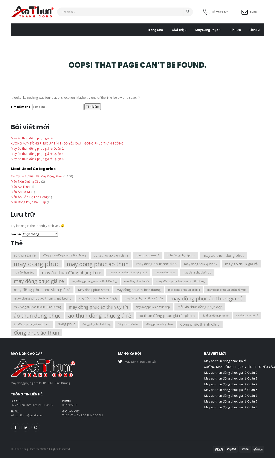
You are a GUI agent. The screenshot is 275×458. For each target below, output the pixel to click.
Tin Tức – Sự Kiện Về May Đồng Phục (37, 176)
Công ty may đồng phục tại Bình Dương (64, 255)
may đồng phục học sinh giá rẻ (42, 289)
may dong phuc (36, 263)
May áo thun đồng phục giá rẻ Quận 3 (37, 154)
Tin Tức (235, 30)
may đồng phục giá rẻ (39, 281)
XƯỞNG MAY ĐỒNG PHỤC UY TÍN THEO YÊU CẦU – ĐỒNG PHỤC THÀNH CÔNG (67, 143)
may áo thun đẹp (24, 272)
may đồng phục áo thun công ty (98, 298)
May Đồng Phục (206, 30)
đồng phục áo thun (36, 332)
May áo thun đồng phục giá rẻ (32, 138)
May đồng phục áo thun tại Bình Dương (37, 307)
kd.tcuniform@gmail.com (27, 415)
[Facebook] (15, 427)
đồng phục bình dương (96, 324)
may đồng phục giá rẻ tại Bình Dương (94, 281)
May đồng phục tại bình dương (138, 289)
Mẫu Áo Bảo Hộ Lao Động (29, 197)
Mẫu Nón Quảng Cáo (25, 181)
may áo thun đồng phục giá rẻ (71, 272)
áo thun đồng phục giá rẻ (99, 315)
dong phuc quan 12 (147, 255)
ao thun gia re (25, 255)
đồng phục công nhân (159, 324)
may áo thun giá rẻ (241, 263)
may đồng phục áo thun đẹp (153, 307)
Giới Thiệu (179, 30)
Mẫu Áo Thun (20, 186)
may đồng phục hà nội (136, 281)
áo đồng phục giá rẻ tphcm (32, 324)
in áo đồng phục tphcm (181, 255)
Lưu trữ (16, 234)
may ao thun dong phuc (223, 255)
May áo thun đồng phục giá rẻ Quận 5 (230, 390)
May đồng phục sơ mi (93, 289)
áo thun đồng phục (37, 315)
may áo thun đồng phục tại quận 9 (128, 272)
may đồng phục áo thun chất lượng (43, 298)
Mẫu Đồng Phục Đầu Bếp (28, 202)
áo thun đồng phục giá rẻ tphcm (167, 315)
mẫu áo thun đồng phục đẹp (199, 306)
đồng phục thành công (200, 324)
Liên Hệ (254, 30)
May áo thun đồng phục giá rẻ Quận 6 (230, 395)
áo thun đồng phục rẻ (215, 315)
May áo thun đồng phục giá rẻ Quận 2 (37, 148)
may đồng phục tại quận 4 (184, 290)
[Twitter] (25, 427)
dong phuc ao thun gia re (111, 255)
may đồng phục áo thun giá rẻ (206, 298)
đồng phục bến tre (128, 324)
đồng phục (66, 324)
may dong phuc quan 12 (200, 264)
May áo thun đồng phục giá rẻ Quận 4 (37, 159)
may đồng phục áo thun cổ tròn (144, 298)
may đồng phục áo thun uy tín (98, 307)
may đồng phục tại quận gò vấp (226, 290)
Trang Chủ (155, 30)
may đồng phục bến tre (197, 272)
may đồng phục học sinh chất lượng (180, 281)
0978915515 (69, 405)
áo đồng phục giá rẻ (247, 315)
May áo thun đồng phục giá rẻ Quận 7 (230, 401)
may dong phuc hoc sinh (156, 263)
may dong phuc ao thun (98, 263)
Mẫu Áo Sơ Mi (21, 192)
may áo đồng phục (165, 272)
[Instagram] (35, 427)
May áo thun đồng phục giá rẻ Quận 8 (230, 407)
